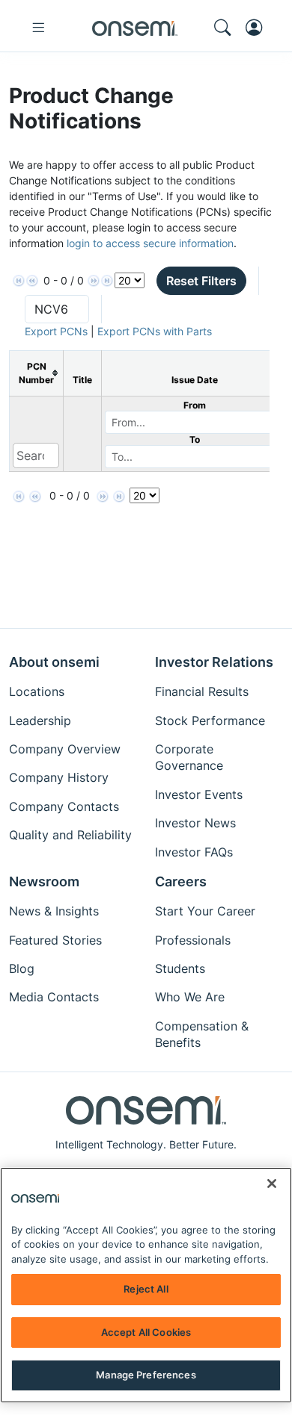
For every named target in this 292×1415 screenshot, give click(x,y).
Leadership (40, 720)
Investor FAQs (194, 852)
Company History (59, 777)
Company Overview (65, 748)
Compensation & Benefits (202, 1034)
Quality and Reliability (70, 834)
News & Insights (54, 911)
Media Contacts (54, 996)
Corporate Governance (189, 757)
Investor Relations (214, 662)
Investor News (195, 822)
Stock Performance (210, 720)
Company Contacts (64, 806)
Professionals (193, 940)
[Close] (271, 1183)
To (194, 439)
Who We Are (190, 996)
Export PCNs (56, 331)
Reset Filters (201, 280)
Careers (181, 881)
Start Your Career (205, 911)
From (194, 405)
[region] (146, 1285)
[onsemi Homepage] (134, 28)
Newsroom (44, 881)
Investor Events (199, 794)
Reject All (146, 1289)
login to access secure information (150, 243)
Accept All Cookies (146, 1332)
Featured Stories (55, 940)
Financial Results (202, 691)
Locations (36, 691)
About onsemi (54, 662)
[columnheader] (37, 373)
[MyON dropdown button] (258, 27)
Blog (21, 968)
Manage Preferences (145, 1375)
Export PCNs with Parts (154, 331)
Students (180, 968)
